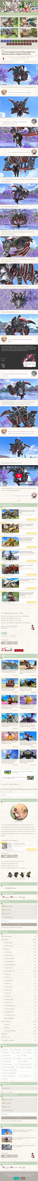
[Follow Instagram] (12, 642)
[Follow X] (2, 642)
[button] (35, 795)
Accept (16, 1178)
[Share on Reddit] (20, 560)
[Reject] (36, 1176)
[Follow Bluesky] (5, 642)
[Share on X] (10, 560)
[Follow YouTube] (15, 642)
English (7, 897)
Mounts (4, 633)
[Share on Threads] (17, 560)
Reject (23, 1178)
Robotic (13, 636)
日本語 (23, 897)
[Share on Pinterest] (23, 560)
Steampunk (6, 636)
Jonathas (31, 402)
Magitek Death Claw (30, 87)
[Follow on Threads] (9, 642)
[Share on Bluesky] (14, 560)
